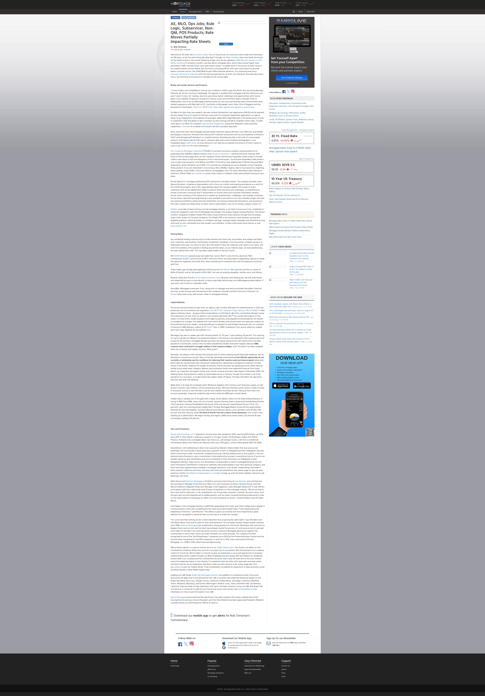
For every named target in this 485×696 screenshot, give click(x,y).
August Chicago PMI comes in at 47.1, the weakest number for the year (301, 269)
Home (174, 11)
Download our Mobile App (254, 665)
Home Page (175, 665)
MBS (207, 11)
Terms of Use (251, 689)
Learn (283, 676)
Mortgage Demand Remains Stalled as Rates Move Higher (289, 232)
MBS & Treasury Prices (306, 158)
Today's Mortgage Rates (289, 130)
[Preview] (241, 33)
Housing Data (218, 11)
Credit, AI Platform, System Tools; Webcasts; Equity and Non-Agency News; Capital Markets (291, 121)
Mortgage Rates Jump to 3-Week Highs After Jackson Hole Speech (290, 149)
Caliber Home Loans (225, 547)
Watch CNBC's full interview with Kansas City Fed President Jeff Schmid (301, 282)
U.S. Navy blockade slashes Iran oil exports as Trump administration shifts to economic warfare (290, 331)
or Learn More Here (291, 83)
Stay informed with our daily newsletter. (289, 643)
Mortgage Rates (195, 11)
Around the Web (292, 297)
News (183, 11)
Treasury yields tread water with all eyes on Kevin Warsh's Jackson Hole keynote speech (289, 340)
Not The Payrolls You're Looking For (284, 195)
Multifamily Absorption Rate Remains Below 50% (289, 317)
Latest (280, 246)
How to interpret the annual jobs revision (286, 323)
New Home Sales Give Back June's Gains (285, 236)
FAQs (283, 672)
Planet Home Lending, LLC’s (183, 434)
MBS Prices (212, 669)
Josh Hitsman (240, 481)
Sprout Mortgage (178, 597)
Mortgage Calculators (307, 130)
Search (284, 669)
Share (300, 11)
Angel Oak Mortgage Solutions (205, 574)
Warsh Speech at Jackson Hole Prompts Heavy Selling (289, 190)
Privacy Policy (262, 689)
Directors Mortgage (193, 481)
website (177, 566)
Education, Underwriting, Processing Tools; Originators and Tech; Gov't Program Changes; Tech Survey (291, 106)
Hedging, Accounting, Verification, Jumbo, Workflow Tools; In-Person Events (287, 114)
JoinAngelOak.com (246, 588)
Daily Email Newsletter (252, 669)
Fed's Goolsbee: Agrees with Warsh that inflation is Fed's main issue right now (290, 305)
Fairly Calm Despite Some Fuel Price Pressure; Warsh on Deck (288, 200)
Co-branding (212, 676)
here (182, 542)
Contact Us (285, 665)
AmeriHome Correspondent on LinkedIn (203, 472)
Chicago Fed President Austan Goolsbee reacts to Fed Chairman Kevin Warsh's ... (301, 256)
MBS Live (247, 672)
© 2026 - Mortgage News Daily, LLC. (230, 689)
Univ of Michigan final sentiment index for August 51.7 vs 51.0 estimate (291, 312)
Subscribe (311, 11)
